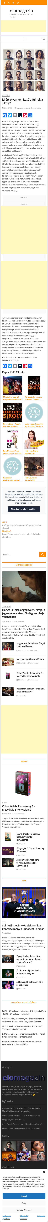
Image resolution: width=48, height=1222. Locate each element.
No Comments (19, 621)
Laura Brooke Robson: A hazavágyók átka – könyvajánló (28, 836)
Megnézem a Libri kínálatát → (24, 509)
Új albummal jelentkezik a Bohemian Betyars (29, 972)
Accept (24, 1196)
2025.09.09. (21, 855)
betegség (20, 108)
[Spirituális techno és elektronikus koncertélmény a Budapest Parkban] (24, 902)
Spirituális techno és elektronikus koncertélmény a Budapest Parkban (23, 927)
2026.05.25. (21, 966)
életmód (33, 108)
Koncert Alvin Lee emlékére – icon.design (19, 1041)
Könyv (4, 802)
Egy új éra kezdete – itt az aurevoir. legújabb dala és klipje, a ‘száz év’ (29, 959)
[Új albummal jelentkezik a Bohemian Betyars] (8, 973)
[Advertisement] (24, 230)
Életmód (6, 95)
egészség (27, 108)
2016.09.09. (8, 108)
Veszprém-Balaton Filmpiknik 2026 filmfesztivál (30, 690)
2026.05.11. (21, 977)
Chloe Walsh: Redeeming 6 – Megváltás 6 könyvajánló (30, 674)
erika (4, 1026)
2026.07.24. (21, 680)
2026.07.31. (21, 650)
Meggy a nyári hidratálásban (30, 659)
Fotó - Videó (6, 606)
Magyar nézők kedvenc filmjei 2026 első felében (31, 645)
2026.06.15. (21, 844)
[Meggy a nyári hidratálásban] (8, 662)
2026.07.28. (21, 663)
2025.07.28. (21, 869)
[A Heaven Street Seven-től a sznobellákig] (8, 985)
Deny (24, 1203)
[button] (44, 1172)
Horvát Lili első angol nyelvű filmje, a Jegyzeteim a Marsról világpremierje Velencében (23, 613)
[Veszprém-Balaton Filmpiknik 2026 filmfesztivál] (8, 691)
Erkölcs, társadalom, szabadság (16, 1014)
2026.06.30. (7, 933)
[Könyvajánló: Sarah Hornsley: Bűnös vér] (8, 851)
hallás (39, 108)
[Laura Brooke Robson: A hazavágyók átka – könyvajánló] (8, 836)
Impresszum (41, 1216)
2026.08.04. (7, 621)
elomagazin (21, 10)
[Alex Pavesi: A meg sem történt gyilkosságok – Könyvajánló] (8, 862)
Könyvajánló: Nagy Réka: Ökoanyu (26, 1021)
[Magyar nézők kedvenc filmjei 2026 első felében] (8, 646)
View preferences (24, 1210)
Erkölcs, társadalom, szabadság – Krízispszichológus (24, 1011)
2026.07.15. (21, 695)
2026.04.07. (21, 989)
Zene (4, 922)
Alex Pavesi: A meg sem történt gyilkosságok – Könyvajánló (28, 862)
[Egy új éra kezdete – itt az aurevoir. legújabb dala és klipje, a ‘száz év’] (8, 959)
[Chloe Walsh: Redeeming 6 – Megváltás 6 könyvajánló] (8, 676)
